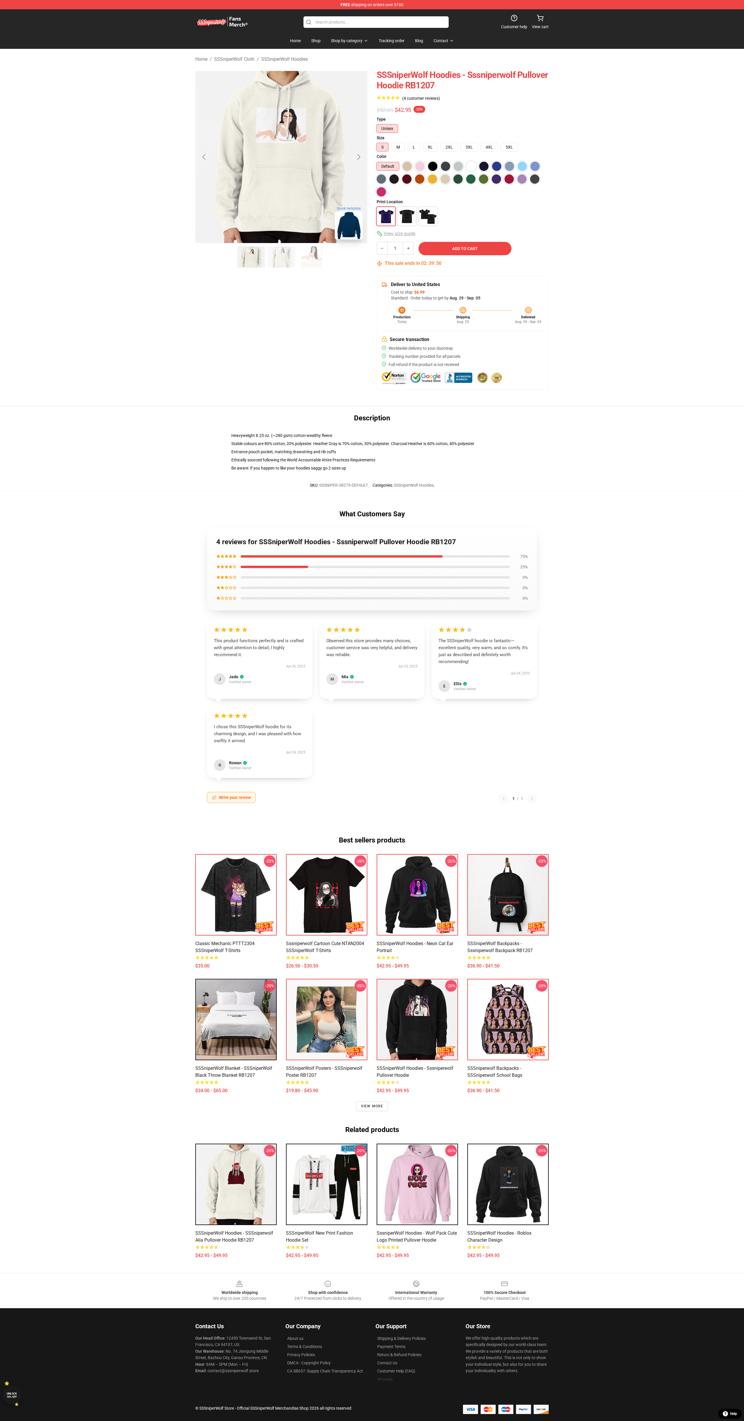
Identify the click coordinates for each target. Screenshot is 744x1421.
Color (382, 156)
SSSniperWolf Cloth (234, 59)
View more (372, 1106)
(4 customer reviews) (421, 98)
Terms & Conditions (304, 1346)
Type (381, 119)
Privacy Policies (301, 1354)
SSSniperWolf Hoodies (284, 59)
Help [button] (733, 1414)
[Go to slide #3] (312, 257)
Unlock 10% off (12, 1395)
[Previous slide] (204, 157)
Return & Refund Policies (399, 1354)
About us (295, 1338)
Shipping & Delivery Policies (401, 1338)
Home (201, 59)
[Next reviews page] (532, 798)
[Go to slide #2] (281, 257)
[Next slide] (358, 157)
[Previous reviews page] (503, 798)
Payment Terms (391, 1346)
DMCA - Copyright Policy (309, 1363)
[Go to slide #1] (251, 257)
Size (380, 137)
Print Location (390, 201)
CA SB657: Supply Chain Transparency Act (325, 1371)
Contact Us (387, 1363)
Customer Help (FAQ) (396, 1371)
